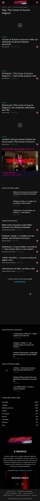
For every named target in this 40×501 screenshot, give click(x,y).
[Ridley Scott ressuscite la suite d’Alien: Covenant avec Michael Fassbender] (7, 194)
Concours (34, 495)
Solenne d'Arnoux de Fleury (8, 230)
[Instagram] (23, 484)
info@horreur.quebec (25, 470)
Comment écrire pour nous (22, 495)
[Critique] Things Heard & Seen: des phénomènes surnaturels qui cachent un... (25, 379)
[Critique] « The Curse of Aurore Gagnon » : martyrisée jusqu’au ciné (19, 74)
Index (19, 493)
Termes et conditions (11, 493)
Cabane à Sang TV (28, 493)
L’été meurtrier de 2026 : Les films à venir (18, 269)
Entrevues (4, 102)
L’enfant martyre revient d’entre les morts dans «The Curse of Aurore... (19, 140)
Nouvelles (4, 36)
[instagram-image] (10, 293)
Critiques (4, 71)
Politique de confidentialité (24, 491)
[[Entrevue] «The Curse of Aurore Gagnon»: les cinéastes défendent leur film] (20, 91)
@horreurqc (20, 282)
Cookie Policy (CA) (8, 495)
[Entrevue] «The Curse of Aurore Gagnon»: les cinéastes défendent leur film (18, 107)
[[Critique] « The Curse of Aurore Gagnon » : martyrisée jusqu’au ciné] (20, 59)
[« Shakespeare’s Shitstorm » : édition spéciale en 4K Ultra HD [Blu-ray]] (7, 336)
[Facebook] (17, 484)
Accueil (4, 7)
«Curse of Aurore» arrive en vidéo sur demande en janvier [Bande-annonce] (20, 41)
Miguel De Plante (6, 240)
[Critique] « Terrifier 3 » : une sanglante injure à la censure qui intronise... (23, 345)
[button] (3, 2)
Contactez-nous (11, 491)
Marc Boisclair (5, 46)
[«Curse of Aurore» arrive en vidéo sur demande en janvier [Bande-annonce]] (20, 25)
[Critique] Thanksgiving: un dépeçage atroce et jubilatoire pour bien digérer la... (25, 354)
